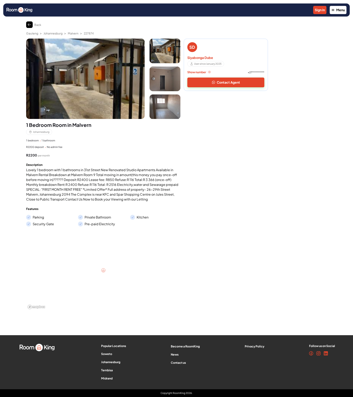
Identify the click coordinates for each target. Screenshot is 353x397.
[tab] (165, 51)
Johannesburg (53, 33)
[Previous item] (30, 81)
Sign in (320, 10)
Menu (340, 10)
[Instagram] (318, 353)
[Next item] (140, 81)
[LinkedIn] (326, 353)
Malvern (73, 33)
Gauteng (32, 33)
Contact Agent (228, 82)
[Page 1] (165, 51)
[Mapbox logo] (36, 307)
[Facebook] (311, 353)
